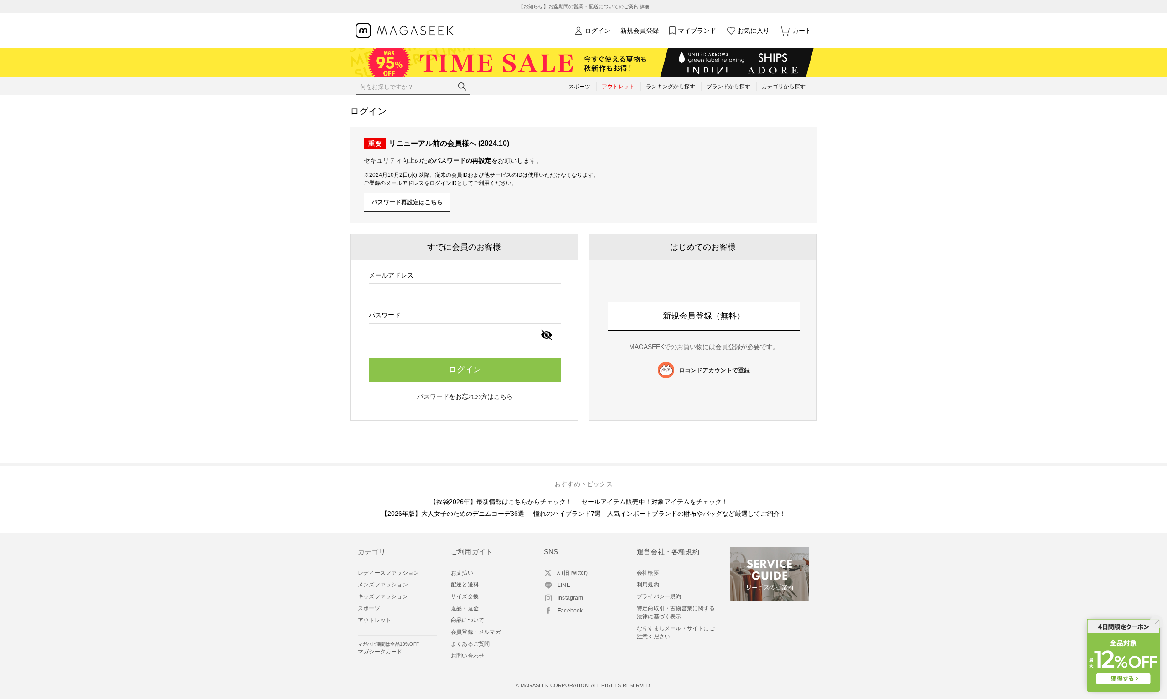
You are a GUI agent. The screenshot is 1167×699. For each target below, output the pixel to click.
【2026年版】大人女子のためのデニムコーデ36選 (452, 513)
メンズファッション (383, 584)
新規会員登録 (639, 30)
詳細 (644, 6)
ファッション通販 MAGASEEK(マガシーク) (405, 30)
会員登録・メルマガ (476, 632)
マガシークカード (388, 648)
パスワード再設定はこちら (407, 202)
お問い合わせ (467, 656)
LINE (564, 585)
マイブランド (697, 30)
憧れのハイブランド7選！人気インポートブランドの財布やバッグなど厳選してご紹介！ (659, 513)
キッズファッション (383, 596)
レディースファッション (388, 573)
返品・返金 (465, 608)
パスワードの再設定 (462, 160)
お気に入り (753, 30)
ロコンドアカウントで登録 (714, 370)
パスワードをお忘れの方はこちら (465, 396)
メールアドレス (391, 275)
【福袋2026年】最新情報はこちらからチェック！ (501, 501)
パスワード (385, 315)
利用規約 (648, 584)
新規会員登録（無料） (704, 315)
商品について (467, 620)
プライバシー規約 (659, 596)
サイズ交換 (465, 596)
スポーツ (369, 608)
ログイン (597, 30)
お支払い (462, 573)
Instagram (570, 598)
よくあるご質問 (470, 644)
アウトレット (374, 620)
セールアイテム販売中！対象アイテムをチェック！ (654, 501)
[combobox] (465, 293)
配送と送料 (465, 584)
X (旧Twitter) (572, 573)
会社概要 (648, 573)
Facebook (570, 610)
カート (801, 30)
